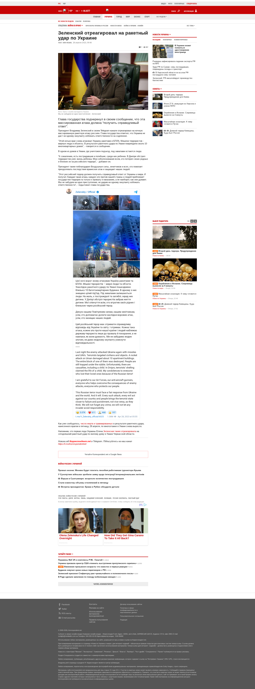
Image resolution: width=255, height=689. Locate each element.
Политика (86, 21)
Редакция (123, 620)
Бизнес (137, 16)
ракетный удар (133, 498)
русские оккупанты (120, 498)
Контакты (93, 604)
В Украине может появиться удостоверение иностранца (183, 48)
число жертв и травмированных (97, 423)
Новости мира (158, 288)
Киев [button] (60, 11)
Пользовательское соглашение (132, 616)
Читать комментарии (103, 584)
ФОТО (170, 3)
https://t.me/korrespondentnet (72, 444)
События (78, 21)
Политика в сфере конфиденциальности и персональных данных (129, 610)
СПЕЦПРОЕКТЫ (192, 3)
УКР (64, 3)
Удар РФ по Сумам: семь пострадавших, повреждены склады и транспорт (171, 68)
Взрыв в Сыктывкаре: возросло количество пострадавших (92, 478)
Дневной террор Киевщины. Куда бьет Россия (179, 132)
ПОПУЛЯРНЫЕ (179, 3)
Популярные (167, 40)
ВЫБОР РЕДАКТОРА (160, 221)
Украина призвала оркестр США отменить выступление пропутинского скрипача (100, 563)
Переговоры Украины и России (97, 26)
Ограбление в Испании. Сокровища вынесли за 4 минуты (179, 114)
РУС (59, 3)
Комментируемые (181, 40)
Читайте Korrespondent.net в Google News (103, 454)
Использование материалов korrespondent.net (96, 614)
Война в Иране (105, 25)
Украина (108, 16)
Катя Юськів (67, 42)
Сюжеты (156, 88)
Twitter (64, 609)
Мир (128, 16)
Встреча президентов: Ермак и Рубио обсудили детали (90, 487)
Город (119, 16)
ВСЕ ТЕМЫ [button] (190, 26)
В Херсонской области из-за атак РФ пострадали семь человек (170, 73)
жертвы (77, 498)
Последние (157, 40)
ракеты (64, 498)
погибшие (107, 498)
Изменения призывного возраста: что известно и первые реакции (96, 567)
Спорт (147, 16)
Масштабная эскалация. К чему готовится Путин (178, 123)
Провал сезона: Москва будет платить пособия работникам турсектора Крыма (99, 470)
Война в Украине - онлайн (133, 26)
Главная (96, 16)
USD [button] (77, 11)
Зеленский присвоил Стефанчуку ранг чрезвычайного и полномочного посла (98, 573)
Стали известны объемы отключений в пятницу (83, 482)
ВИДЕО (163, 3)
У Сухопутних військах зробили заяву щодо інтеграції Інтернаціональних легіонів (101, 474)
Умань (83, 498)
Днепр (71, 498)
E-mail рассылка (68, 618)
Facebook (66, 605)
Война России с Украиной (75, 496)
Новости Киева (158, 256)
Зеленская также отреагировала (119, 431)
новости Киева (116, 26)
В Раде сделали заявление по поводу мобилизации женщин (89, 577)
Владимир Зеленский (95, 498)
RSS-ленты (66, 613)
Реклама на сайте (96, 608)
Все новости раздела (66, 21)
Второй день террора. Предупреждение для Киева (176, 96)
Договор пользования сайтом (131, 604)
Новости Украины (161, 34)
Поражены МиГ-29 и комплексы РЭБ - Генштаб (83, 560)
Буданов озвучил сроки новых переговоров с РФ (84, 570)
